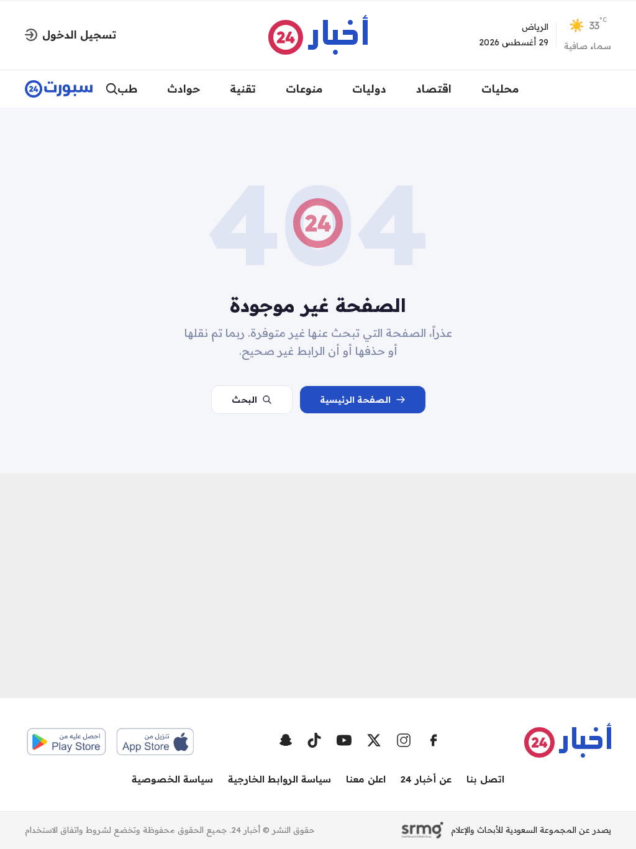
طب (127, 88)
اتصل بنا (485, 779)
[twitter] (373, 740)
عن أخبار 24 (426, 779)
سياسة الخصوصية (172, 779)
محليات (500, 88)
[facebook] (433, 740)
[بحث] (112, 89)
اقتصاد (434, 88)
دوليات (369, 88)
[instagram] (403, 740)
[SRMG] (422, 830)
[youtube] (344, 740)
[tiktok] (314, 740)
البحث (244, 399)
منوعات (304, 88)
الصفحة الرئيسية (355, 399)
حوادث (183, 88)
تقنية (243, 88)
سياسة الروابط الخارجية (279, 779)
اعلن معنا (366, 779)
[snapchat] (285, 740)
